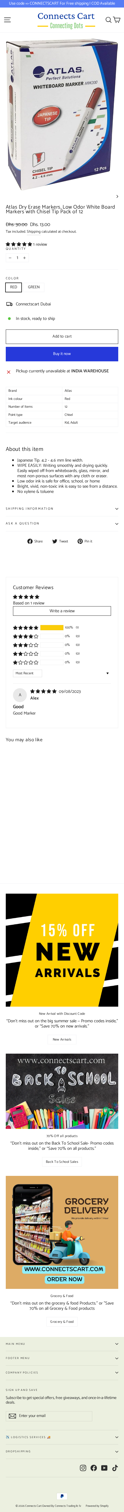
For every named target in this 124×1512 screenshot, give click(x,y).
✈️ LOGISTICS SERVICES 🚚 (28, 1437)
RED (13, 287)
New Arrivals (62, 1039)
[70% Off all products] (62, 1091)
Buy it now (62, 354)
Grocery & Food (62, 1322)
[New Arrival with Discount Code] (62, 950)
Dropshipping (18, 1451)
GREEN (34, 287)
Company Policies (22, 1372)
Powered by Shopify (97, 1506)
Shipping (34, 232)
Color (12, 278)
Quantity (16, 248)
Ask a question (23, 523)
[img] (44, 691)
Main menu (15, 1344)
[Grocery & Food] (62, 1232)
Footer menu (18, 1358)
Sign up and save (22, 1389)
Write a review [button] (62, 611)
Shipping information (30, 508)
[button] (19, 244)
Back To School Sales (62, 1162)
